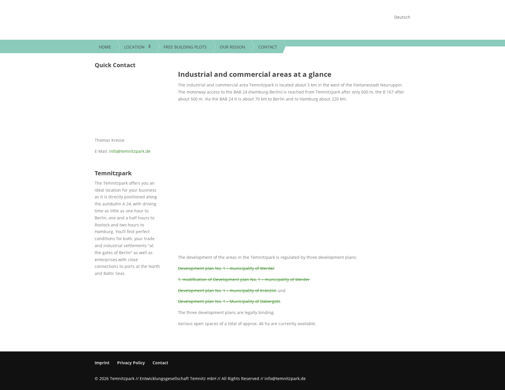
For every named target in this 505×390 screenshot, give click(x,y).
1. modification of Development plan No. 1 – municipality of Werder (244, 279)
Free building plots (185, 47)
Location (134, 47)
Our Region (232, 47)
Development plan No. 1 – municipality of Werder (226, 268)
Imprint (102, 362)
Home (105, 47)
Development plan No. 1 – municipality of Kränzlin (227, 290)
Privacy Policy (131, 362)
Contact (267, 47)
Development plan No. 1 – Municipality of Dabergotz (229, 301)
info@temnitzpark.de (130, 151)
